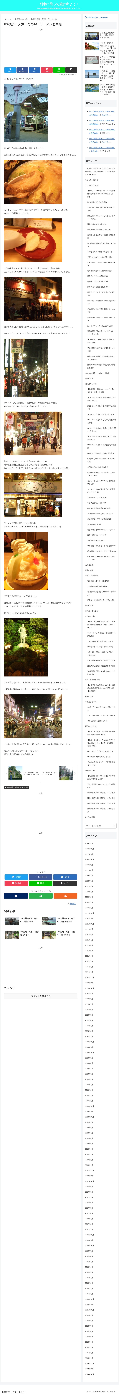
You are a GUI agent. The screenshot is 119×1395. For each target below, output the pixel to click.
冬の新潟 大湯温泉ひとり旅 (97, 721)
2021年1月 (89, 972)
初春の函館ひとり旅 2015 (96, 498)
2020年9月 (89, 993)
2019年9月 (89, 1058)
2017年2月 (89, 1224)
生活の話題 (89, 696)
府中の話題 (89, 570)
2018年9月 (89, 1122)
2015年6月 (89, 1331)
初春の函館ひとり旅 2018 (96, 503)
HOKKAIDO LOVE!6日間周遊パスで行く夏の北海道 (101, 473)
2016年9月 (89, 1251)
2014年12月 (89, 1363)
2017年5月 (89, 1208)
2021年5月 (89, 951)
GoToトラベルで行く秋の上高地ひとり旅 (101, 708)
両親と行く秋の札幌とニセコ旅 (98, 229)
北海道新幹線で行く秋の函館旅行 (99, 271)
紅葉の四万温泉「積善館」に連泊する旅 (101, 810)
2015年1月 (89, 1358)
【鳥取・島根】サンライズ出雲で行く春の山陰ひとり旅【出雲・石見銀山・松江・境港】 (101, 743)
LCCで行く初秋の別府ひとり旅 (98, 757)
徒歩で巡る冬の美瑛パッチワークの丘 (101, 530)
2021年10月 (89, 924)
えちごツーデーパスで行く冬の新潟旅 (101, 715)
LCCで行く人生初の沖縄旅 (97, 202)
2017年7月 (89, 1197)
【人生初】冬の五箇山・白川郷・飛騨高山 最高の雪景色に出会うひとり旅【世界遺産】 (101, 688)
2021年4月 (89, 956)
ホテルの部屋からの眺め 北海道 (97, 373)
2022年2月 (89, 902)
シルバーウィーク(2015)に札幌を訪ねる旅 (101, 209)
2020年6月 (89, 1010)
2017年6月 (89, 1203)
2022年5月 (89, 886)
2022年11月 (89, 854)
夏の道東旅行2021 (94, 524)
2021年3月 (89, 961)
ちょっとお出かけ (91, 180)
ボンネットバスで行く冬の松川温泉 (100, 647)
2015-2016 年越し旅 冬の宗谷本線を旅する (101, 407)
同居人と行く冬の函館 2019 (97, 276)
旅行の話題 (89, 605)
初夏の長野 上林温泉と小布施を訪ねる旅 (101, 264)
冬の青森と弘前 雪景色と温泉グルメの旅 (101, 244)
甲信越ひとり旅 (90, 702)
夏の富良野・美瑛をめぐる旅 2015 (100, 514)
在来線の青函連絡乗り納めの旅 (98, 508)
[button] (114, 825)
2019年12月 (89, 1042)
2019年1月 (89, 1101)
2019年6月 (89, 1074)
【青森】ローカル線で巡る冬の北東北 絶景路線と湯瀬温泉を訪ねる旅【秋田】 (101, 194)
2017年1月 (89, 1229)
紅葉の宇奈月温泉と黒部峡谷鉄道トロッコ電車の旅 (101, 357)
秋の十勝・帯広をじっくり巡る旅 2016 (101, 546)
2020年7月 (89, 1004)
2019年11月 (89, 1047)
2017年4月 (89, 1213)
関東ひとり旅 (90, 770)
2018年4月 (89, 1149)
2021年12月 (89, 913)
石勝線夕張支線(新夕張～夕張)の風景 (101, 600)
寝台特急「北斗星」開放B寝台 (98, 581)
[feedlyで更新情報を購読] (41, 896)
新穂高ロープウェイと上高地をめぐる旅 (101, 319)
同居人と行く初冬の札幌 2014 (98, 287)
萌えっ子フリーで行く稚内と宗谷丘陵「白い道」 (101, 558)
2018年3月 (89, 1154)
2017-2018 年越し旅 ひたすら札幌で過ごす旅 (101, 421)
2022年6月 (89, 881)
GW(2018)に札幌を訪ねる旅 (97, 467)
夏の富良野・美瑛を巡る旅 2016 (99, 519)
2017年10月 (89, 1181)
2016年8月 (89, 1256)
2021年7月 (89, 940)
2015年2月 (89, 1353)
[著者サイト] (16, 896)
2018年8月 (89, 1128)
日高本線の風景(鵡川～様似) (97, 586)
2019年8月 (89, 1063)
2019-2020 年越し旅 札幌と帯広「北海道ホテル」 (101, 438)
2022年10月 (89, 859)
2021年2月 (89, 967)
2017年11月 (89, 1176)
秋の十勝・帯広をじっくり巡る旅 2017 (101, 551)
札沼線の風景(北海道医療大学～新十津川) (101, 593)
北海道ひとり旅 (90, 384)
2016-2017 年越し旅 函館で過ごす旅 (100, 414)
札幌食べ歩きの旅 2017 (96, 540)
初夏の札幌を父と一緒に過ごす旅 (99, 257)
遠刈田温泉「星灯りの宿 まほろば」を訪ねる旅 (101, 672)
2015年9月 (89, 1315)
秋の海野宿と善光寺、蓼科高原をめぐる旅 (101, 349)
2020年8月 (89, 999)
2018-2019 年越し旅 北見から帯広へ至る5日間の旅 (101, 429)
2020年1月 (89, 1036)
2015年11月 (89, 1304)
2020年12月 (89, 977)
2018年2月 (89, 1160)
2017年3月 (89, 1219)
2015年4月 (89, 1342)
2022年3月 (89, 897)
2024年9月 (89, 843)
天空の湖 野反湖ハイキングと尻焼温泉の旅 (101, 785)
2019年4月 (89, 1085)
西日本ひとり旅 (90, 726)
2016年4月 (89, 1278)
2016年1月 (89, 1294)
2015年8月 (89, 1321)
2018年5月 (89, 1144)
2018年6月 (89, 1138)
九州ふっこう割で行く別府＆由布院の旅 (101, 236)
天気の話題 (89, 565)
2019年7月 (89, 1068)
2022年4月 (89, 892)
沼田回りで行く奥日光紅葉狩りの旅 (100, 326)
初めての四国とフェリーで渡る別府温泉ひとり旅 (101, 763)
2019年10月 (89, 1052)
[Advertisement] (40, 47)
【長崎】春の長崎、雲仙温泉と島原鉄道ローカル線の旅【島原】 (101, 733)
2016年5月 (89, 1272)
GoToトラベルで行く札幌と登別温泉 (100, 453)
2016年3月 (89, 1283)
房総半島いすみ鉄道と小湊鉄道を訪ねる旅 (101, 310)
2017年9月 (89, 1187)
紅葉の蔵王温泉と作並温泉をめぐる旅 (101, 666)
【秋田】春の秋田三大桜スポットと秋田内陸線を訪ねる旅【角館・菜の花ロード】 (101, 625)
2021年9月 (89, 929)
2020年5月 (89, 1015)
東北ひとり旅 (90, 616)
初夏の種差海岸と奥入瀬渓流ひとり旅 (101, 660)
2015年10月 (89, 1310)
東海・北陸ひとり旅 (92, 680)
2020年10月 (89, 988)
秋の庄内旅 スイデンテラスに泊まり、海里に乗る (101, 341)
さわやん (105, 115)
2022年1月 (89, 908)
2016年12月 (89, 1235)
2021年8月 (89, 934)
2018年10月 (89, 1117)
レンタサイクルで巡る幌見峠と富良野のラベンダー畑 (101, 490)
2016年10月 (89, 1245)
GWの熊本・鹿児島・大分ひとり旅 (17, 787)
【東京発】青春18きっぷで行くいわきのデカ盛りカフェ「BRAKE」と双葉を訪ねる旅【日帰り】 (100, 171)
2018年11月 (89, 1111)
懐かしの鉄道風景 (91, 576)
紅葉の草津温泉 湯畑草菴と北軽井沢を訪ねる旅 (101, 366)
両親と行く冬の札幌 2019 (96, 224)
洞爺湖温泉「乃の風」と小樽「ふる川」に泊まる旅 (100, 332)
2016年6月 (89, 1267)
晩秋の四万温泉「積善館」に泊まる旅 (101, 798)
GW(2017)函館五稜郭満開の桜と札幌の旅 (101, 460)
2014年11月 (89, 1369)
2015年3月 (89, 1347)
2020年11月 (89, 983)
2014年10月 (89, 1374)
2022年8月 (89, 870)
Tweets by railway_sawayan (96, 17)
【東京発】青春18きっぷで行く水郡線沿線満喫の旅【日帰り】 (101, 777)
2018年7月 (89, 1133)
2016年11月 (89, 1240)
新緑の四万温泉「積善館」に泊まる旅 (101, 793)
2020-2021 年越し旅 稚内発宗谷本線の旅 (101, 446)
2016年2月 (89, 1288)
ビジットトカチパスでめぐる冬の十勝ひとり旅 (101, 482)
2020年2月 (89, 1031)
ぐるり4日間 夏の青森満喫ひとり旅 (100, 641)
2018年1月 (89, 1165)
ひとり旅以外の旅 (91, 185)
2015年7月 (89, 1326)
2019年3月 (89, 1090)
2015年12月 (89, 1299)
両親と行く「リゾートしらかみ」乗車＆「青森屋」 (101, 217)
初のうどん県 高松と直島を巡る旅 (99, 252)
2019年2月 (89, 1095)
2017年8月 (89, 1192)
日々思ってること (91, 611)
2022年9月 (89, 865)
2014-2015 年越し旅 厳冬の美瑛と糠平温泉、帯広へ (101, 399)
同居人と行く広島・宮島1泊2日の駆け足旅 (101, 293)
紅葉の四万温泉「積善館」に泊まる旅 (101, 803)
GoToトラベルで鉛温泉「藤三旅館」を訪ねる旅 (101, 634)
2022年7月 (89, 875)
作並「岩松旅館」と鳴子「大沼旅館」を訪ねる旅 (101, 653)
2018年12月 (89, 1106)
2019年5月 (89, 1079)
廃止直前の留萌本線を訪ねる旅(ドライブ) (101, 302)
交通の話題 (89, 378)
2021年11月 (89, 918)
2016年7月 (89, 1262)
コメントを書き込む (41, 996)
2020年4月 (89, 1020)
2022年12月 (89, 849)
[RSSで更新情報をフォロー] (65, 896)
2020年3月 (89, 1026)
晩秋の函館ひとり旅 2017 (96, 535)
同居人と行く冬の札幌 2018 (97, 281)
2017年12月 (89, 1170)
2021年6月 (89, 945)
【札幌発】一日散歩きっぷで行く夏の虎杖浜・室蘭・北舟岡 (101, 390)
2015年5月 (89, 1337)
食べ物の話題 (90, 817)
